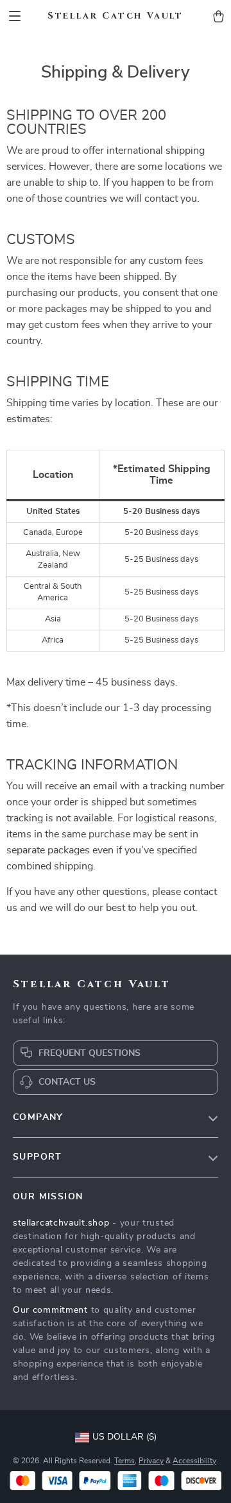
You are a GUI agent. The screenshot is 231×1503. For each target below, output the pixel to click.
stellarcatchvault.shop (61, 1223)
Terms (124, 1461)
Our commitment (50, 1310)
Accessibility (194, 1461)
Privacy (151, 1461)
